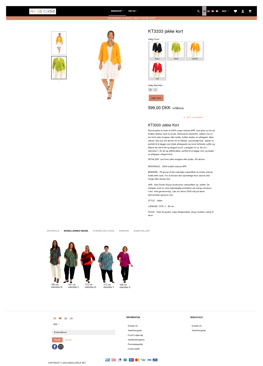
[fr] (217, 11)
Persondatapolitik (135, 344)
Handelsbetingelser (136, 340)
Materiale (53, 231)
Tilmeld (57, 340)
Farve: (154, 39)
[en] (213, 11)
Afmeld (68, 340)
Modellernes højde (76, 231)
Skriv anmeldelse (194, 117)
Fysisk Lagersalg (135, 335)
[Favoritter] (235, 11)
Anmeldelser (141, 231)
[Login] (242, 11)
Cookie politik (134, 349)
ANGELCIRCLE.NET (76, 363)
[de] (208, 11)
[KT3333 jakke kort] (108, 65)
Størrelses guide (103, 231)
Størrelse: (155, 85)
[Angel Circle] (42, 11)
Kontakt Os (133, 326)
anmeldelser (171, 117)
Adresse (124, 231)
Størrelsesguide (135, 330)
